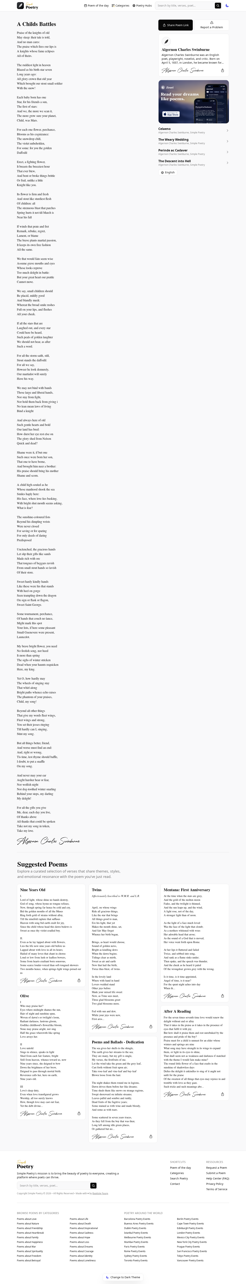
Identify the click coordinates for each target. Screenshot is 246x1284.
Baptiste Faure (100, 1193)
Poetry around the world (143, 1213)
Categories (177, 1173)
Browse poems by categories (38, 1213)
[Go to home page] (27, 5)
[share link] (222, 70)
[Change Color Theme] (227, 6)
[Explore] (218, 5)
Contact (175, 1184)
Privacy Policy (214, 1184)
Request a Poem (216, 1167)
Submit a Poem (216, 1173)
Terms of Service (216, 1189)
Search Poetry (179, 1178)
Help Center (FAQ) (217, 1178)
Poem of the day (180, 1167)
